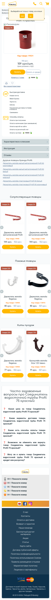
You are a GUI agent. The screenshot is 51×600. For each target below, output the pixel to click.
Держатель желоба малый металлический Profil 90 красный (23, 176)
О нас (25, 512)
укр (22, 16)
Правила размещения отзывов (25, 562)
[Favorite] (12, 83)
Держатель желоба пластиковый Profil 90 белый (22, 181)
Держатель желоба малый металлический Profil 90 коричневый (23, 164)
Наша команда (25, 528)
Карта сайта (25, 546)
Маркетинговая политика (25, 566)
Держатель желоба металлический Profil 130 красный (13, 233)
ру (31, 16)
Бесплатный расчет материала (25, 533)
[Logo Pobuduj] (19, 3)
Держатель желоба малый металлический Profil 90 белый (23, 170)
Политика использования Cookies (25, 558)
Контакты (25, 516)
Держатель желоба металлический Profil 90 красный (38, 233)
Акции (25, 538)
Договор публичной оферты (25, 550)
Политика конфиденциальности (25, 554)
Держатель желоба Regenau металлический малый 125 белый (13, 297)
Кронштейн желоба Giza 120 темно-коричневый (38, 362)
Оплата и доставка (25, 520)
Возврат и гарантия (25, 524)
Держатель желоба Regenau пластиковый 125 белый (13, 362)
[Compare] (6, 83)
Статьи (25, 542)
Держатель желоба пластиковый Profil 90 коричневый (25, 185)
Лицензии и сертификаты (25, 570)
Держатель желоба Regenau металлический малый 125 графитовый (38, 297)
